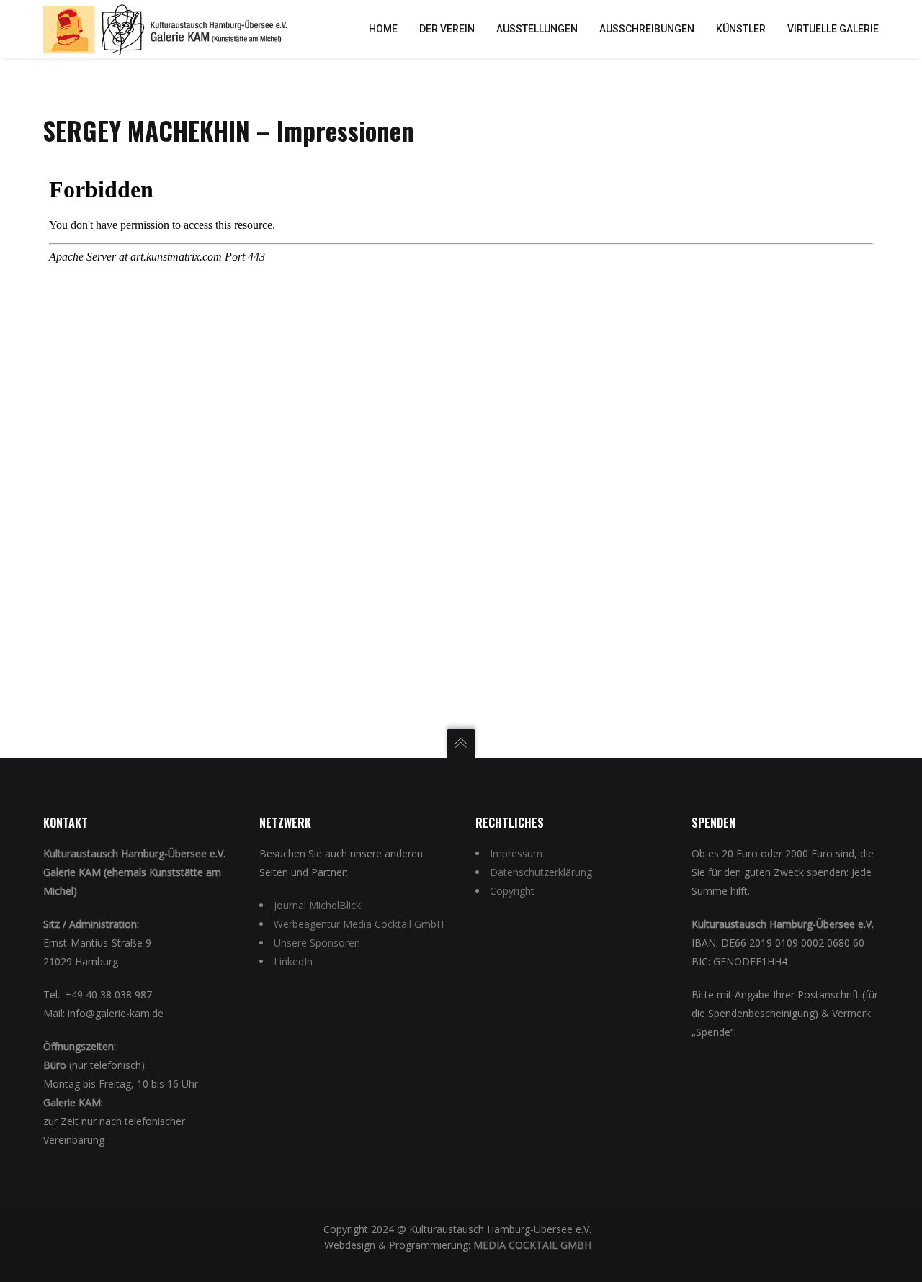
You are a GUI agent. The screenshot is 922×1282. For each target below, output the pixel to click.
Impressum (516, 853)
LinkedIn (293, 961)
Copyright (512, 891)
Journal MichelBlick (317, 905)
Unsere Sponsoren (317, 942)
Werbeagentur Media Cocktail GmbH (359, 924)
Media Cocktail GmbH (532, 1245)
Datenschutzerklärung (541, 872)
